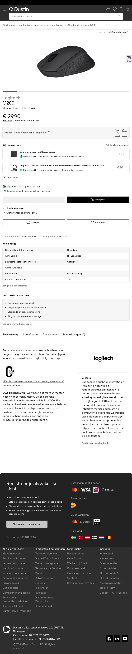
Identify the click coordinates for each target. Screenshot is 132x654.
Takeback (41, 592)
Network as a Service (48, 568)
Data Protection (44, 577)
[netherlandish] (101, 538)
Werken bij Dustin (77, 563)
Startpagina (9, 25)
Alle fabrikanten (109, 577)
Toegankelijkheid (13, 606)
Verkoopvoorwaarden (15, 573)
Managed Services (46, 553)
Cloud (38, 573)
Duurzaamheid (76, 568)
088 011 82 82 (28, 537)
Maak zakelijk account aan (27, 524)
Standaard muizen (77, 25)
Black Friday (107, 587)
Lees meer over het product (17, 324)
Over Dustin (74, 558)
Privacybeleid (11, 582)
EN (9, 482)
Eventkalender (108, 563)
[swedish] (73, 538)
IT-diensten (41, 587)
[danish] (87, 538)
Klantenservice (12, 553)
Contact (72, 577)
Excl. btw (7, 121)
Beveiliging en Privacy (80, 582)
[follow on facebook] (109, 638)
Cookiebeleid (11, 587)
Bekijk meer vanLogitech (95, 443)
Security (40, 582)
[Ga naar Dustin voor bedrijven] (19, 9)
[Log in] (121, 9)
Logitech (11, 98)
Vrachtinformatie (13, 568)
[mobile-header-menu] (4, 9)
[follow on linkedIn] (117, 638)
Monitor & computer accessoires (36, 25)
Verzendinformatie (14, 563)
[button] (108, 9)
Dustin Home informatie (17, 610)
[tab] (11, 334)
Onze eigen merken (79, 573)
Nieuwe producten (111, 582)
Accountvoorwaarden (15, 577)
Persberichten (76, 553)
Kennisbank (107, 553)
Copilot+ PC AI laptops (113, 592)
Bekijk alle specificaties (15, 285)
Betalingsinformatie (14, 558)
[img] (49, 132)
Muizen (60, 25)
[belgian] (108, 538)
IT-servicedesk (44, 606)
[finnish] (94, 538)
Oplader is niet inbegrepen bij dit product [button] (26, 132)
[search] (119, 16)
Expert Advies (108, 568)
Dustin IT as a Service (48, 558)
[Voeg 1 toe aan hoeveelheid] (62, 200)
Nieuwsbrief (107, 558)
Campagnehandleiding (16, 592)
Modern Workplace (46, 563)
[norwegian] (80, 538)
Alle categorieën (109, 573)
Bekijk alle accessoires (117, 145)
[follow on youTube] (125, 638)
